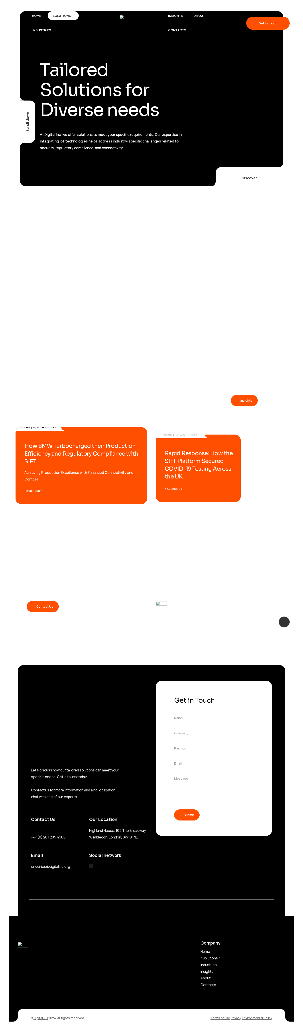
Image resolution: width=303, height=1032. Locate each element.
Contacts (208, 984)
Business (33, 490)
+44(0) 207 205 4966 (48, 837)
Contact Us (44, 606)
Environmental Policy (257, 1018)
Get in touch (267, 23)
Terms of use (220, 1018)
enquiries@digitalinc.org (50, 866)
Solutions (210, 958)
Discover (249, 178)
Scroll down (27, 122)
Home (205, 951)
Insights (246, 400)
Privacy (236, 1018)
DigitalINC (40, 1018)
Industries (209, 964)
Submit (189, 815)
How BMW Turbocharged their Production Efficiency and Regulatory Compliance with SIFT (81, 454)
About (206, 978)
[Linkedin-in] (91, 866)
